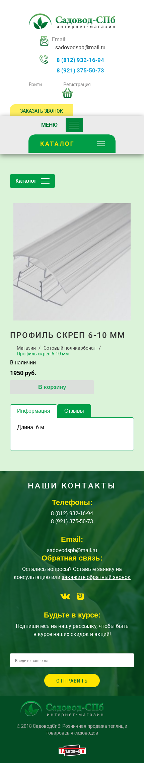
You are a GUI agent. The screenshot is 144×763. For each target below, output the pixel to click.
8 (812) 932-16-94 (80, 60)
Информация (33, 411)
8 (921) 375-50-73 (80, 70)
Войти (35, 84)
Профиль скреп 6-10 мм (43, 353)
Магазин (26, 348)
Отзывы (74, 411)
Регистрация (77, 84)
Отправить (72, 681)
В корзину (52, 387)
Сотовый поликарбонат (70, 348)
